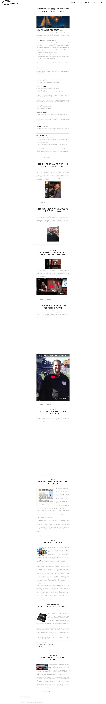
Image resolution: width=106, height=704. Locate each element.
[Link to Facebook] (100, 2)
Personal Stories (60, 8)
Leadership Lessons (52, 8)
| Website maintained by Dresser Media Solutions (36, 702)
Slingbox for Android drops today (53, 658)
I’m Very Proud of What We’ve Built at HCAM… (53, 210)
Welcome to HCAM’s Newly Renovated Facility (53, 412)
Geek (52, 604)
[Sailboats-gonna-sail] (53, 22)
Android (49, 604)
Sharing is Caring (53, 542)
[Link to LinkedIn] (103, 2)
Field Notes (46, 8)
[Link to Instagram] (101, 2)
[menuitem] (73, 2)
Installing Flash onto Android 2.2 (53, 607)
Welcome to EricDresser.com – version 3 (53, 482)
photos (65, 274)
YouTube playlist (39, 581)
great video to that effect (45, 560)
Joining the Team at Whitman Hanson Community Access (53, 165)
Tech (58, 604)
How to (54, 604)
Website (53, 479)
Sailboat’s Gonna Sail (53, 11)
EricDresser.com (26, 702)
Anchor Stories (40, 8)
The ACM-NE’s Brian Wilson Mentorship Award (53, 307)
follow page (42, 593)
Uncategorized (53, 162)
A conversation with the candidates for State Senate (53, 253)
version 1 (63, 494)
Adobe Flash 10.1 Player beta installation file (44, 644)
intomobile (40, 646)
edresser (48, 157)
